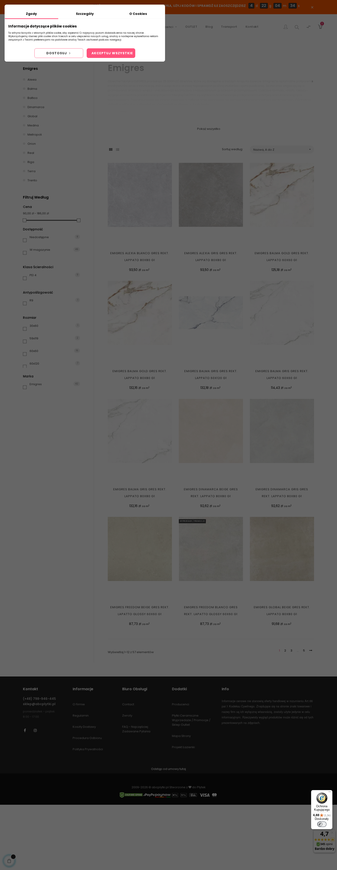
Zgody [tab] (31, 13)
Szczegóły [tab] (85, 13)
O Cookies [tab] (138, 13)
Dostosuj (57, 53)
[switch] (321, 824)
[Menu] (329, 793)
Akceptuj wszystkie (112, 53)
